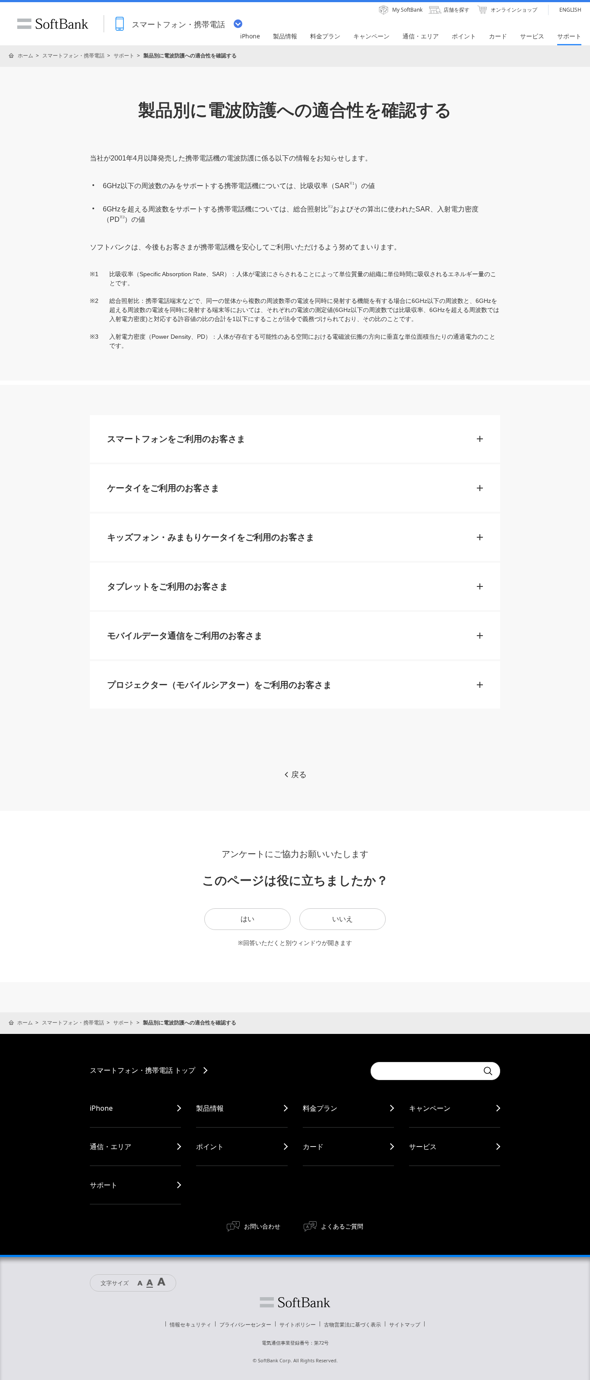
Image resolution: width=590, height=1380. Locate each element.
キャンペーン (429, 1108)
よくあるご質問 (342, 1226)
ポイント (210, 1146)
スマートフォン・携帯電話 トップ (142, 1070)
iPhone (101, 1108)
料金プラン (320, 1108)
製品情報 (210, 1108)
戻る (299, 774)
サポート (124, 55)
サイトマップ (404, 1324)
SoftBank (53, 23)
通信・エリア (110, 1146)
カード (313, 1146)
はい (247, 919)
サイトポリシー (297, 1324)
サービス (423, 1146)
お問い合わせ (262, 1226)
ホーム (25, 55)
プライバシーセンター (245, 1324)
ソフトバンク (295, 1302)
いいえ (342, 919)
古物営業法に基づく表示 (352, 1324)
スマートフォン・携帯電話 (73, 55)
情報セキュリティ (190, 1324)
